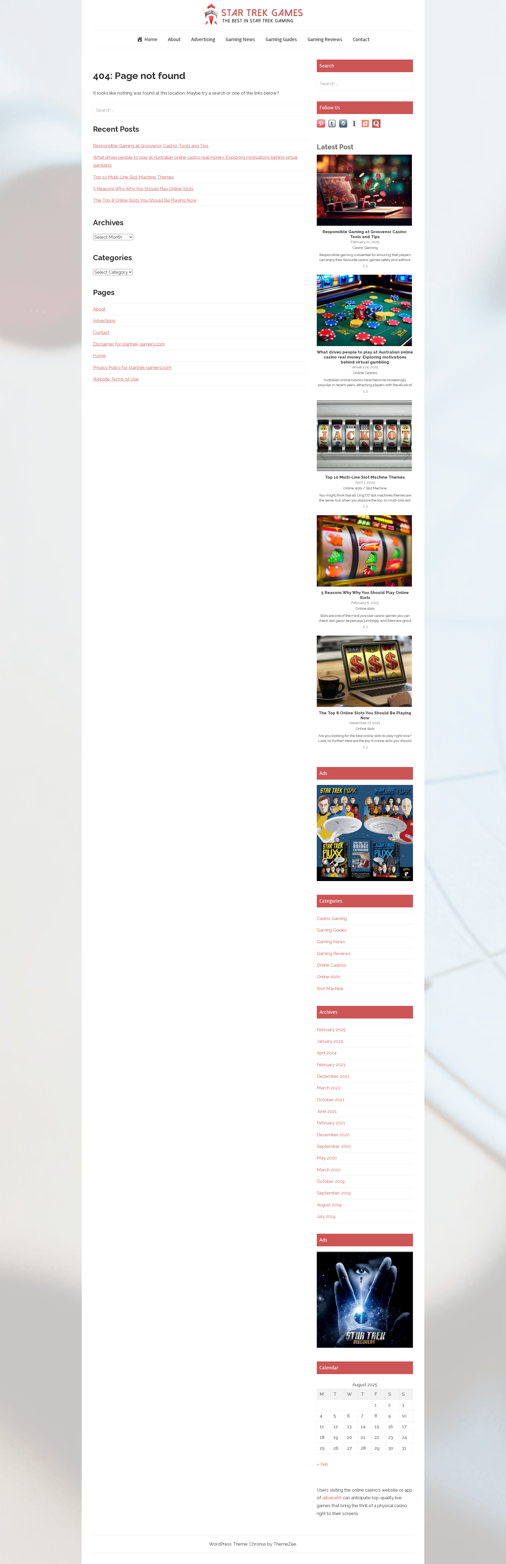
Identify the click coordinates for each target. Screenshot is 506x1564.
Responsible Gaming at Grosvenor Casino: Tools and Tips (150, 145)
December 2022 (333, 1076)
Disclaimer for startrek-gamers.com (129, 344)
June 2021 (327, 1111)
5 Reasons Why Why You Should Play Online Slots (143, 188)
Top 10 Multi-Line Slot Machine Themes (133, 177)
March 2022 (328, 1087)
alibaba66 (332, 1497)
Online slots (328, 976)
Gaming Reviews (325, 39)
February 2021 (331, 1122)
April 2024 (327, 1052)
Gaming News (240, 39)
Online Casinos (331, 965)
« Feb (322, 1464)
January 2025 (330, 1041)
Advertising (203, 39)
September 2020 (334, 1146)
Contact (361, 39)
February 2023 (331, 1064)
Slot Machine (330, 988)
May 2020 (327, 1157)
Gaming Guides (281, 39)
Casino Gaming (332, 918)
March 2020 (329, 1169)
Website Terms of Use (116, 379)
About (174, 39)
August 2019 (329, 1204)
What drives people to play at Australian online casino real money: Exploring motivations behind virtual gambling (365, 357)
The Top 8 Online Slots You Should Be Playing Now (145, 200)
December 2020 (333, 1134)
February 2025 (331, 1029)
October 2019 (331, 1181)
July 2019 (326, 1216)
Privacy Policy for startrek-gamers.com (132, 367)
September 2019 (334, 1193)
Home (99, 355)
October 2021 (330, 1099)
